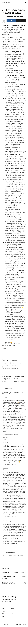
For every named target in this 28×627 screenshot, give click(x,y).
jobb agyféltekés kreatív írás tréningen (11, 43)
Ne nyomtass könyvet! (8, 588)
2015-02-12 (5, 520)
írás (7, 360)
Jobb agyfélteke (20, 16)
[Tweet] (21, 20)
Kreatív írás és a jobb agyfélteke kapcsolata (8, 583)
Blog (15, 16)
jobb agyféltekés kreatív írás (9, 365)
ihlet (4, 360)
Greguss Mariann (7, 469)
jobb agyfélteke (13, 360)
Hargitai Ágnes (6, 397)
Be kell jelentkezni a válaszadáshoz (10, 434)
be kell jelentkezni (18, 555)
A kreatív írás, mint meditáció (10, 572)
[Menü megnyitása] (25, 2)
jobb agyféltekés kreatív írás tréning (10, 368)
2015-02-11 (5, 396)
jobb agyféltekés (6, 363)
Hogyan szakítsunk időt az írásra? (8, 577)
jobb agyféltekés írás (16, 363)
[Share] (11, 20)
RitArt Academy (6, 2)
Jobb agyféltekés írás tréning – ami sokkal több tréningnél (7, 379)
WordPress (23, 624)
